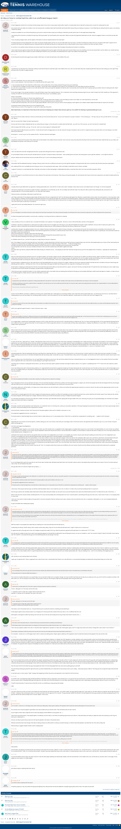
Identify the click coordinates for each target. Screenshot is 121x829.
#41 (119, 777)
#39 (119, 754)
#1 (119, 22)
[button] (17, 10)
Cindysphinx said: (15, 474)
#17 (119, 327)
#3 (119, 66)
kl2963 (6, 797)
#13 (119, 254)
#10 (119, 184)
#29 (119, 565)
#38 (119, 728)
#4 (119, 78)
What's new (12, 10)
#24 (119, 449)
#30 (119, 581)
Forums (4, 10)
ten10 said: (14, 278)
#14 (119, 275)
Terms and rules (101, 825)
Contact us (95, 825)
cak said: (14, 210)
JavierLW (3, 20)
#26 (119, 506)
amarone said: (15, 599)
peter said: (14, 731)
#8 (119, 161)
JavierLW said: (15, 568)
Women (45, 10)
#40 (119, 766)
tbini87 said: (14, 314)
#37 (119, 700)
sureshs (115, 810)
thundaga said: (15, 780)
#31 (119, 596)
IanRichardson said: (16, 509)
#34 (119, 648)
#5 (119, 114)
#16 (119, 311)
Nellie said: (14, 584)
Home (116, 825)
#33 (119, 637)
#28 (119, 554)
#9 (119, 172)
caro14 (6, 806)
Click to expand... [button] (65, 290)
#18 (119, 339)
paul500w (7, 810)
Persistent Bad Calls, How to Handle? (15, 805)
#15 (119, 298)
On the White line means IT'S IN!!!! (14, 809)
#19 (119, 351)
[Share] (117, 23)
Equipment (31, 10)
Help (113, 825)
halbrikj (6, 801)
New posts (3, 13)
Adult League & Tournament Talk (20, 797)
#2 (119, 54)
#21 (119, 391)
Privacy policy (108, 825)
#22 (119, 403)
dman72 (115, 801)
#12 (119, 219)
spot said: (14, 301)
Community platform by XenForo (60, 827)
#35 (119, 676)
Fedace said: (14, 452)
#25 (119, 471)
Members (22, 10)
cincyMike (7, 814)
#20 (119, 374)
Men (39, 10)
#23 (119, 419)
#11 (119, 207)
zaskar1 (115, 806)
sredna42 (115, 797)
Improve (53, 10)
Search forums (9, 13)
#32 (119, 617)
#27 (119, 537)
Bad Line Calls (9, 796)
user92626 (115, 814)
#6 (119, 137)
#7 (119, 149)
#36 (119, 689)
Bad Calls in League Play (11, 813)
